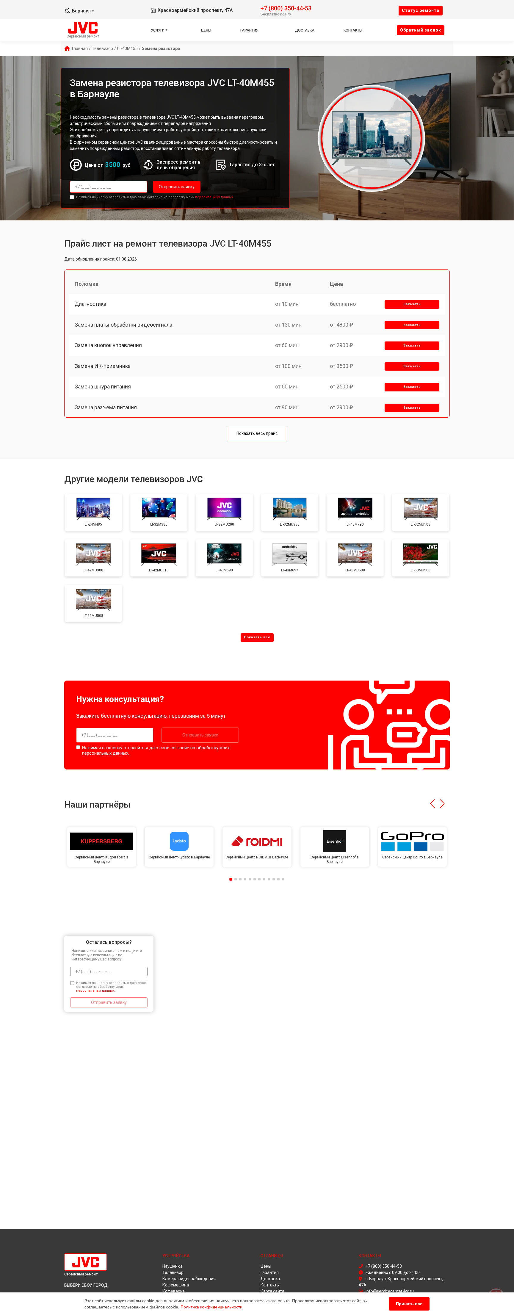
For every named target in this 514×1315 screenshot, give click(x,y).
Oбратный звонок (420, 30)
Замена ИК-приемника (103, 366)
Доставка (304, 30)
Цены (206, 30)
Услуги (157, 30)
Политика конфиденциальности (211, 1307)
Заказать (412, 304)
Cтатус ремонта (420, 10)
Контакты (353, 30)
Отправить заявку (177, 186)
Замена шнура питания (103, 386)
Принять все (409, 1303)
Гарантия (249, 30)
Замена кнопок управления (108, 345)
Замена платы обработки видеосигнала (123, 325)
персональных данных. (214, 197)
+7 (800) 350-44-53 (286, 8)
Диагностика (90, 304)
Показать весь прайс (257, 433)
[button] (432, 803)
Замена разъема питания (106, 407)
